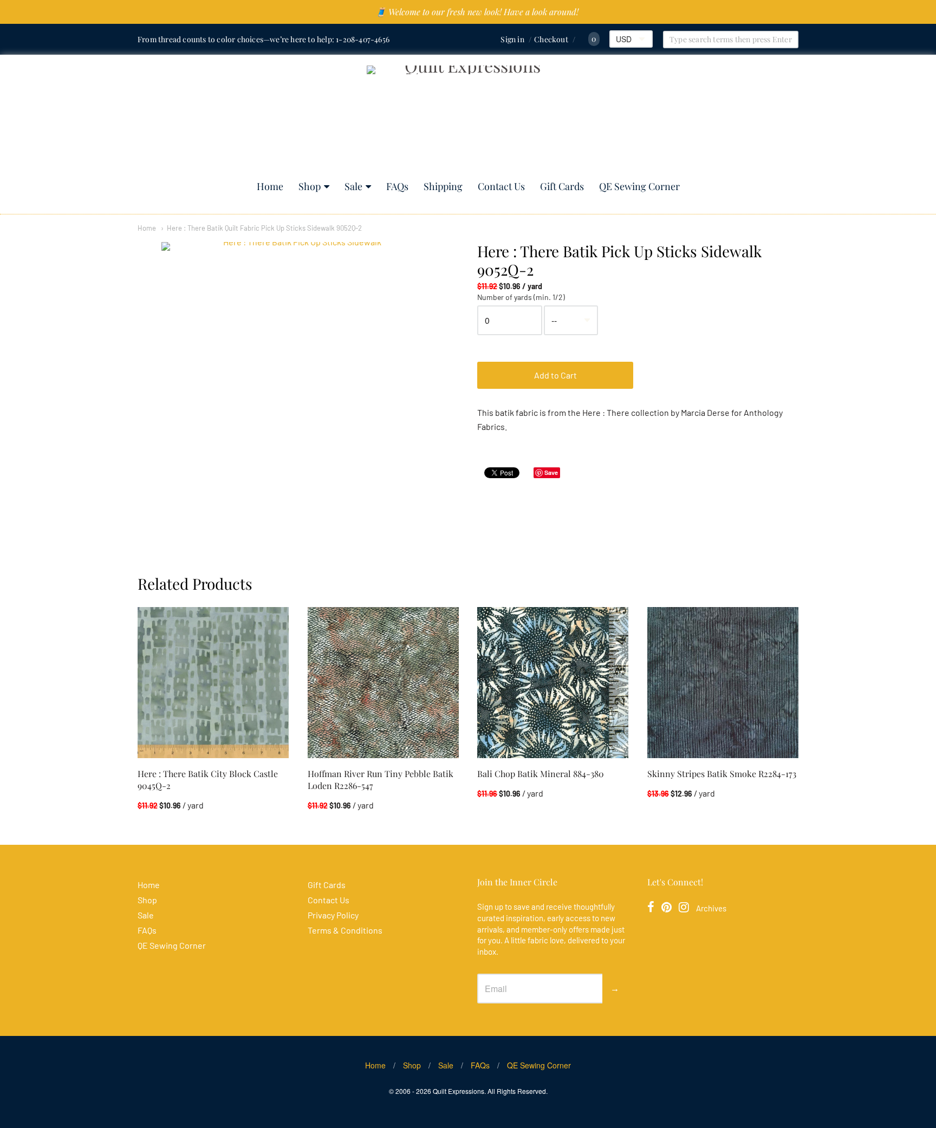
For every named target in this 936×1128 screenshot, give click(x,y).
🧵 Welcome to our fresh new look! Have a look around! (476, 11)
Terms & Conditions (345, 930)
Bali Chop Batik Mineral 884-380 (540, 773)
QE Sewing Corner (639, 186)
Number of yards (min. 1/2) (521, 297)
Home (270, 186)
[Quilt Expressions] (468, 118)
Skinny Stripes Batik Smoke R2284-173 (721, 773)
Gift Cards (562, 186)
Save (551, 472)
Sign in (512, 39)
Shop (309, 186)
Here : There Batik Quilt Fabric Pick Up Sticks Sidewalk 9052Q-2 (264, 228)
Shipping (443, 186)
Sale (353, 186)
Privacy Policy (333, 915)
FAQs (397, 186)
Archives (711, 908)
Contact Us (501, 186)
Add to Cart (555, 375)
